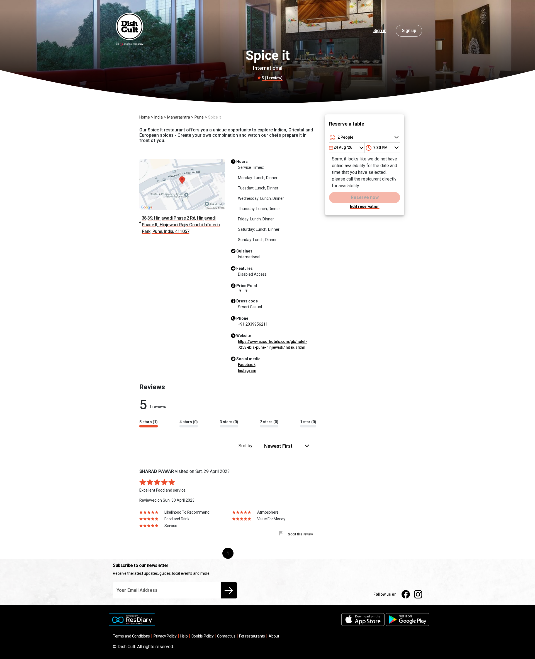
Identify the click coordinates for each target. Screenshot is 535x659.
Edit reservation (365, 206)
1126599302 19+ (253, 324)
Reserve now (365, 197)
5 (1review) (272, 78)
